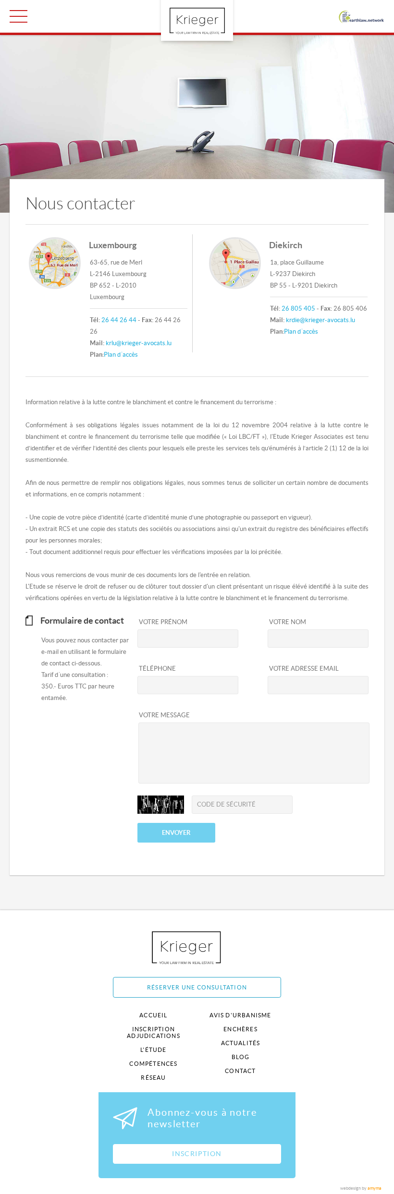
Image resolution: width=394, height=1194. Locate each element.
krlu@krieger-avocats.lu (139, 343)
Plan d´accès (121, 354)
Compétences (153, 1064)
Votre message (164, 715)
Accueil (153, 1015)
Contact (240, 1071)
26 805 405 (298, 308)
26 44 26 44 (118, 320)
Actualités (240, 1043)
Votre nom (287, 622)
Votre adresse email (304, 668)
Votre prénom (163, 622)
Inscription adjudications (153, 1032)
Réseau (153, 1077)
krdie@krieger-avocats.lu (320, 320)
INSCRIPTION (197, 1154)
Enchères (240, 1029)
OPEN (18, 16)
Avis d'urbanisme (240, 1015)
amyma (375, 1188)
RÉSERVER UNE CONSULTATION (197, 987)
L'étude (153, 1050)
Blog (241, 1057)
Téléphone (157, 668)
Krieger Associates (197, 947)
